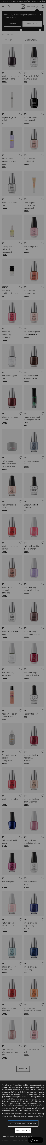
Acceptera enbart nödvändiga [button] (23, 1123)
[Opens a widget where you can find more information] (35, 1140)
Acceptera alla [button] (23, 1130)
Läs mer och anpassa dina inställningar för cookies (17, 1136)
